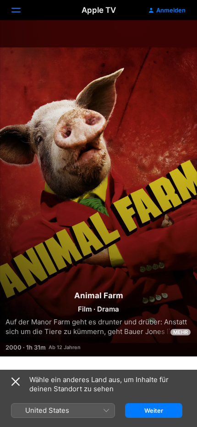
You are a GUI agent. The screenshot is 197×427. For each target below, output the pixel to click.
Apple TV (99, 10)
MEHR (180, 332)
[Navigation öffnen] (21, 10)
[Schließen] (15, 382)
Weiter (153, 410)
